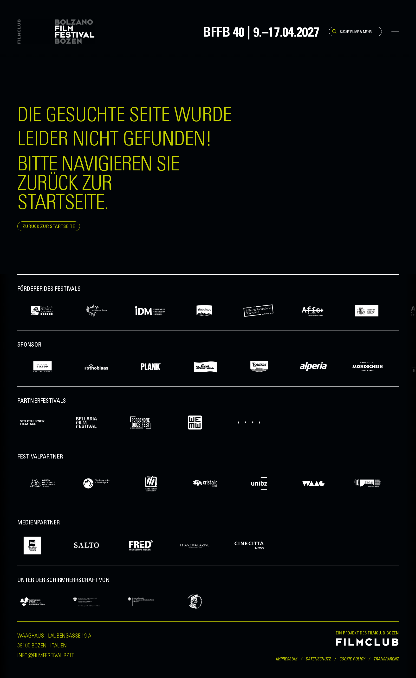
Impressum (286, 658)
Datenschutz (318, 658)
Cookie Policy (352, 658)
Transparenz (386, 658)
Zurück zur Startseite (48, 226)
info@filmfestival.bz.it (45, 655)
